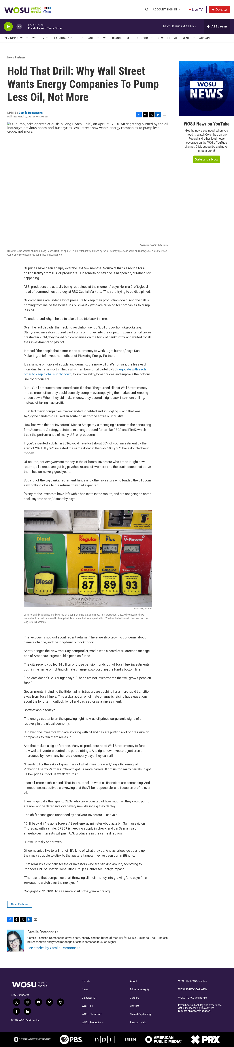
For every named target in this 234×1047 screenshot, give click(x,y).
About (133, 981)
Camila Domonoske (31, 113)
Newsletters (167, 38)
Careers (134, 997)
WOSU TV (38, 38)
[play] (8, 27)
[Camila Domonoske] (15, 941)
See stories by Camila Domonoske (53, 948)
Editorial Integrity (139, 989)
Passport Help (138, 1022)
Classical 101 (62, 38)
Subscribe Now (206, 159)
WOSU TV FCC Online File (192, 997)
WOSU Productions (93, 1022)
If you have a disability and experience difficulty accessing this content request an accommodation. (200, 1008)
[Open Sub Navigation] (179, 9)
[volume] (19, 27)
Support (143, 38)
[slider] (25, 26)
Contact (134, 1006)
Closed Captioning (140, 1014)
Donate (221, 10)
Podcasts (88, 38)
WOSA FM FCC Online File (192, 989)
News (85, 989)
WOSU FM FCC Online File (192, 981)
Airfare (205, 38)
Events (186, 38)
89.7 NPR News (14, 38)
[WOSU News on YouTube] (206, 88)
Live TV (197, 9)
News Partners (16, 57)
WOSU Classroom (116, 38)
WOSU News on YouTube (206, 124)
